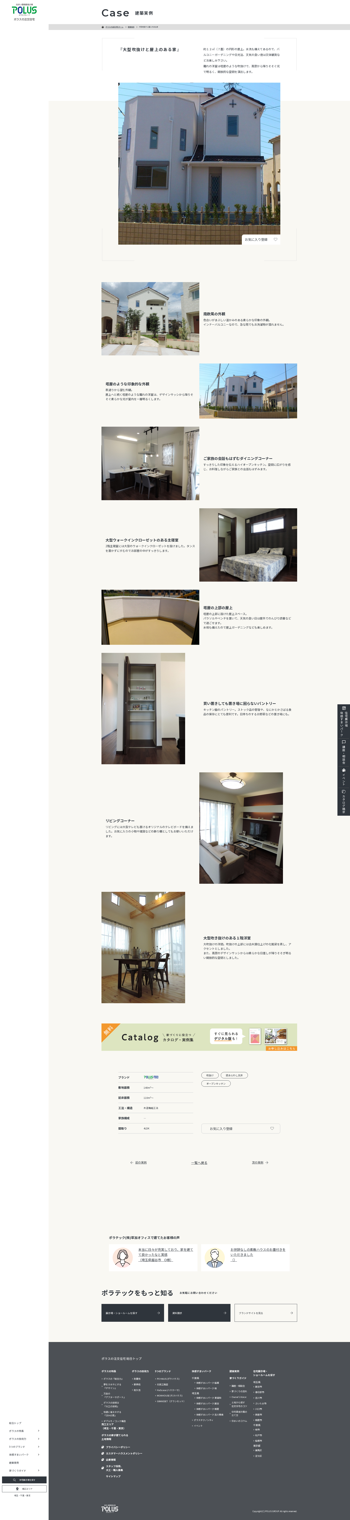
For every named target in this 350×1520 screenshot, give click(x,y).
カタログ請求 (344, 804)
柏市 (257, 1429)
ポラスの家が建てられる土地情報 (114, 1437)
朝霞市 (258, 1420)
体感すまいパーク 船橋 (207, 1382)
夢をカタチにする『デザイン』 (112, 1386)
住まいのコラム (239, 1420)
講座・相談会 (344, 754)
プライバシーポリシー (118, 1447)
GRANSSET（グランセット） (171, 1401)
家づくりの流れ (239, 1391)
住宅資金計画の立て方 (239, 1413)
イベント (344, 779)
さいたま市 (260, 1403)
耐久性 (137, 1390)
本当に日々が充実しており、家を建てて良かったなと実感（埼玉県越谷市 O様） (165, 1254)
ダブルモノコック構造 (115, 1421)
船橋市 (258, 1440)
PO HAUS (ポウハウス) (168, 1378)
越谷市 (258, 1386)
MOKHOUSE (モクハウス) (169, 1395)
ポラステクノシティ (203, 1420)
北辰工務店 (162, 1384)
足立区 (258, 1455)
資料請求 (177, 1313)
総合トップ (15, 1423)
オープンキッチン (216, 1083)
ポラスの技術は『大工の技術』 (111, 1404)
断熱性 (137, 1384)
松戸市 (258, 1435)
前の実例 (141, 1162)
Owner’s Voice (239, 1396)
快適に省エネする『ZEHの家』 (112, 1413)
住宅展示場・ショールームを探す (264, 1373)
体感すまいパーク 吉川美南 (209, 1414)
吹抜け (210, 1075)
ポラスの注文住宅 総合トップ (121, 1358)
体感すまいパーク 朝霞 (207, 1408)
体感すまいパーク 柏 (206, 1388)
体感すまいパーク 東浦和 (208, 1397)
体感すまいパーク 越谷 (207, 1403)
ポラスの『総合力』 (114, 1378)
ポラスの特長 (108, 1371)
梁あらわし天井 (234, 1075)
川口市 (258, 1408)
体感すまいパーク (201, 1371)
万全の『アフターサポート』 (115, 1395)
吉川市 (258, 1397)
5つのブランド (163, 1371)
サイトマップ (113, 1476)
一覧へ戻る (199, 1162)
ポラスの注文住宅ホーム (114, 27)
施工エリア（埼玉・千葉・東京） (113, 1426)
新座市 (258, 1414)
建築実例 (14, 1462)
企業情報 (111, 1459)
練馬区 (258, 1450)
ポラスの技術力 (140, 1371)
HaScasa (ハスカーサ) (168, 1390)
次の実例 (257, 1162)
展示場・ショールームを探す (121, 1313)
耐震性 (137, 1378)
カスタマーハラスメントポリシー (124, 1453)
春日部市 (259, 1392)
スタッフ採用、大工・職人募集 (114, 1468)
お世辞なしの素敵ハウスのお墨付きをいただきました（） (258, 1254)
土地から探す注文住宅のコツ (239, 1404)
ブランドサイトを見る (251, 1313)
